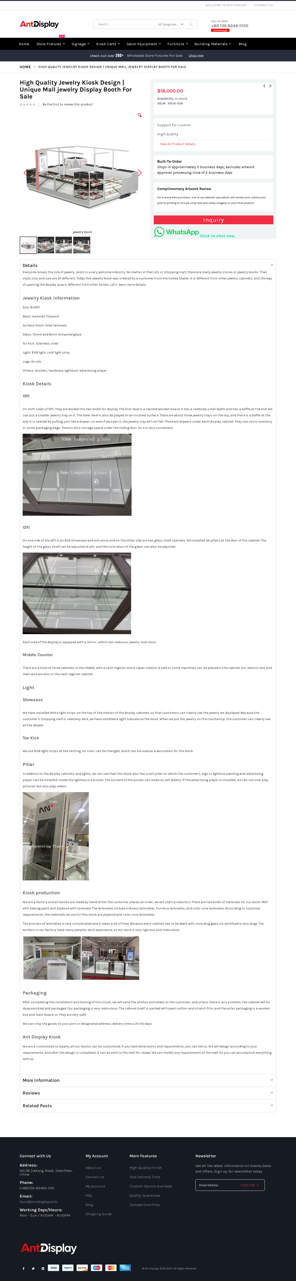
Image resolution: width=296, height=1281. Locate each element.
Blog (89, 1204)
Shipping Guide (99, 1214)
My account (95, 1186)
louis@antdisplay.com (38, 1201)
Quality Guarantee (145, 1195)
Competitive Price (145, 1204)
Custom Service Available (151, 1186)
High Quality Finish (146, 1167)
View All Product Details (177, 144)
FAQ (89, 1195)
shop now (196, 55)
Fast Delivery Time (145, 1177)
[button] (139, 119)
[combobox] (145, 24)
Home (25, 67)
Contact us (95, 1177)
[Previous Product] (264, 86)
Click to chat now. (217, 235)
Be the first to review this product (68, 104)
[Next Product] (270, 86)
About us (93, 1167)
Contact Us (263, 5)
